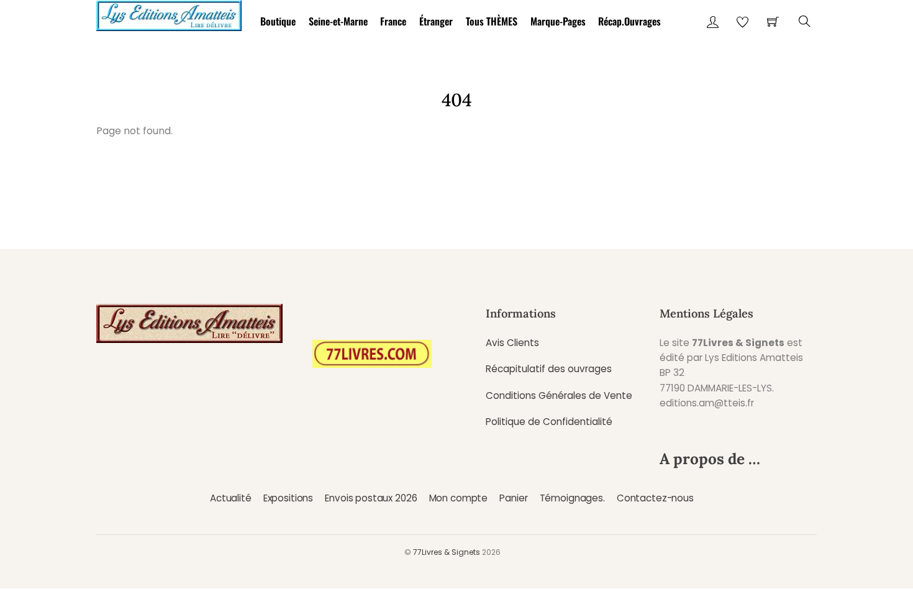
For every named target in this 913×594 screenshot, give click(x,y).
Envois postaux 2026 (371, 498)
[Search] (805, 21)
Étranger (436, 21)
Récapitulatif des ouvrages (549, 368)
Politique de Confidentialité (549, 421)
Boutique (278, 21)
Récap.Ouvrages (629, 21)
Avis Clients (512, 342)
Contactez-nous (655, 498)
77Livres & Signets (446, 552)
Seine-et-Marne (338, 21)
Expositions (288, 498)
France (393, 21)
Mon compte (458, 498)
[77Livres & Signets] (169, 13)
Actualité (231, 498)
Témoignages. (572, 498)
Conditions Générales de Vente (559, 395)
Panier (513, 498)
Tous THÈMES (491, 21)
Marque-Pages (558, 21)
